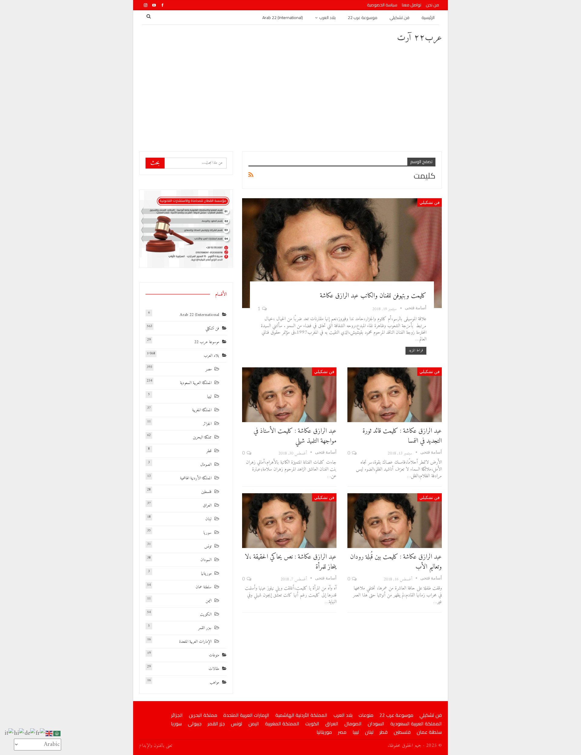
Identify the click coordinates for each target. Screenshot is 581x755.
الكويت (206, 614)
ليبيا (209, 396)
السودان (206, 560)
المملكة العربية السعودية (196, 383)
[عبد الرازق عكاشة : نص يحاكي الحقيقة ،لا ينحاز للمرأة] (289, 520)
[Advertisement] (290, 96)
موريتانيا (206, 573)
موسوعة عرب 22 (362, 17)
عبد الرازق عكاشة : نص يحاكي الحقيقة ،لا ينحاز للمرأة (290, 562)
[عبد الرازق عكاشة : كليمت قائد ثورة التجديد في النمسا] (394, 394)
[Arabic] (57, 733)
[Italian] (9, 733)
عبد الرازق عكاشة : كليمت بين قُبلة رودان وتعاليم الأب (396, 562)
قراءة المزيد (416, 350)
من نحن (432, 5)
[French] (40, 733)
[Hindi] (19, 733)
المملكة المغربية (202, 410)
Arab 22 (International (199, 315)
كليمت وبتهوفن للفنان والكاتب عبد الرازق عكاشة (373, 296)
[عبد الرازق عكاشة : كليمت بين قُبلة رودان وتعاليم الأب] (394, 520)
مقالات (213, 669)
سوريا (207, 533)
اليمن (208, 601)
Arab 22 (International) (282, 17)
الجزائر (207, 424)
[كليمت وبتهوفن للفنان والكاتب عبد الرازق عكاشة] (342, 253)
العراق (207, 505)
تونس (208, 546)
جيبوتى (195, 723)
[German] (30, 733)
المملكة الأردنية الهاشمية (196, 478)
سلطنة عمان (203, 587)
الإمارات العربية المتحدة (195, 641)
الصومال (206, 464)
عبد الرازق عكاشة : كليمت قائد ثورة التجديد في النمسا (402, 436)
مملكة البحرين (202, 437)
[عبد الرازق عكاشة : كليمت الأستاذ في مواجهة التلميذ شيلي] (289, 394)
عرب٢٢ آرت (419, 38)
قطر (209, 451)
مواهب (214, 682)
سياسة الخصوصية (382, 5)
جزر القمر (205, 628)
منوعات (214, 655)
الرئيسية (428, 17)
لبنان (208, 519)
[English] (49, 733)
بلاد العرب (327, 17)
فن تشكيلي (399, 17)
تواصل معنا (411, 5)
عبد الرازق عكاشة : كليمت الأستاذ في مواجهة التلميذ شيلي (295, 436)
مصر (208, 369)
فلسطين (206, 492)
